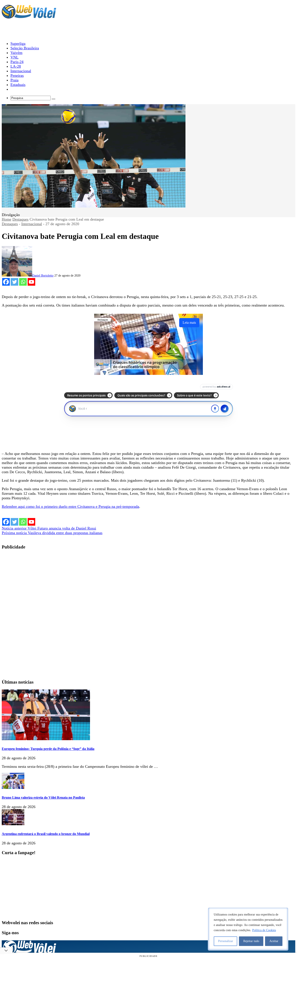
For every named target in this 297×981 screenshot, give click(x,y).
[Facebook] (6, 282)
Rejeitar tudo (251, 941)
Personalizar (225, 941)
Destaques (20, 219)
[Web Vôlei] (29, 16)
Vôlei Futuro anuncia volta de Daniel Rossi (49, 528)
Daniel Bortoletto (42, 275)
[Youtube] (31, 282)
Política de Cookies (264, 930)
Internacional (31, 224)
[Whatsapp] (23, 282)
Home (6, 219)
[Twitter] (14, 282)
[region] (248, 929)
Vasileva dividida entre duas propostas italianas (52, 533)
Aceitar (273, 941)
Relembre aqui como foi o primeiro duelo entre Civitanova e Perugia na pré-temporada (70, 506)
